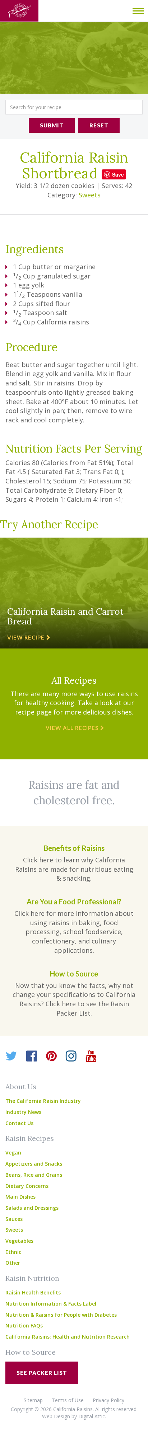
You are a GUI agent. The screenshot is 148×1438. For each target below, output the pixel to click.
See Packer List (42, 1372)
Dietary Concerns (26, 1185)
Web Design (56, 1416)
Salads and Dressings (32, 1207)
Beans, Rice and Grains (33, 1174)
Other (12, 1262)
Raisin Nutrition (32, 1278)
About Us (20, 1086)
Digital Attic (91, 1416)
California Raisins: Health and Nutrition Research (67, 1336)
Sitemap (33, 1400)
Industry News (23, 1112)
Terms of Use (68, 1400)
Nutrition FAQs (24, 1325)
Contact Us (19, 1123)
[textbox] (74, 107)
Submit (52, 125)
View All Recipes (72, 728)
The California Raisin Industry (43, 1100)
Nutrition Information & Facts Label (50, 1303)
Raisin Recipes (29, 1138)
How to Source (30, 1352)
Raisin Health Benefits (33, 1292)
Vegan (13, 1152)
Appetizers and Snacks (33, 1163)
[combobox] (74, 107)
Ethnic (13, 1252)
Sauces (14, 1218)
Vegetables (19, 1240)
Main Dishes (20, 1196)
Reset (98, 125)
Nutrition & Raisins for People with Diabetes (61, 1314)
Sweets (90, 195)
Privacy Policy (108, 1400)
